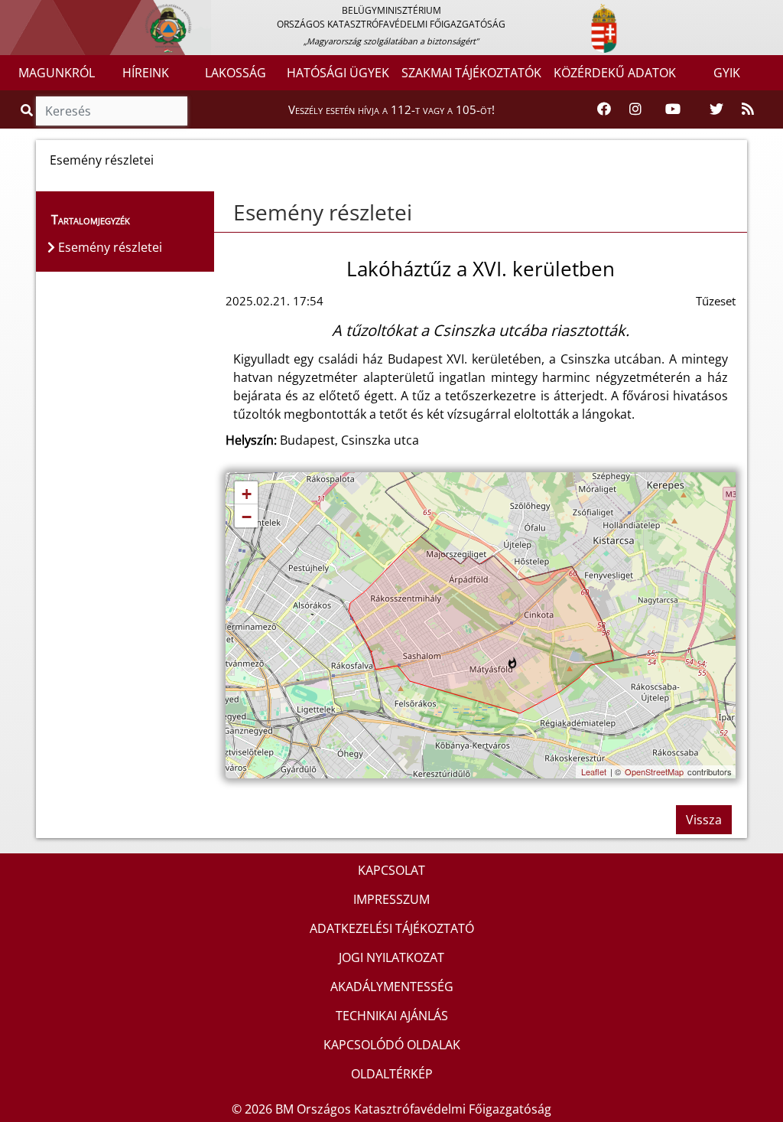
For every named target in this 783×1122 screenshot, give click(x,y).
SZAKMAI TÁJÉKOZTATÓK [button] (471, 72)
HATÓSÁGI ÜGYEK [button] (338, 72)
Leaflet (593, 771)
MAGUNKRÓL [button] (56, 72)
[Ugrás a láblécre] (45, 13)
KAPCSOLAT (391, 870)
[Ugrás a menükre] (11, 13)
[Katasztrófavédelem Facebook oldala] (604, 109)
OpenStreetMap (654, 771)
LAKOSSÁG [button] (235, 72)
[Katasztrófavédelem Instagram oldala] (635, 109)
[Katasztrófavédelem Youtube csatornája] (673, 109)
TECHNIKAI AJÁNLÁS (392, 1015)
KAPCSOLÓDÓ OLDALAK (391, 1044)
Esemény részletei (322, 212)
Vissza (704, 819)
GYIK (726, 72)
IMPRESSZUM (391, 899)
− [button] (247, 517)
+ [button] (247, 494)
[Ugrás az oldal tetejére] (225, 212)
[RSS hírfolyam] (747, 109)
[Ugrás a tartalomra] (28, 13)
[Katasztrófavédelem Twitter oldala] (716, 109)
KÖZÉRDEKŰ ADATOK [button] (615, 72)
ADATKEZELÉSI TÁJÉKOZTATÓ (392, 928)
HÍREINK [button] (145, 72)
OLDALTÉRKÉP (392, 1073)
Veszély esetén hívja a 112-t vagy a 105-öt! (391, 109)
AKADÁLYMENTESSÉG (391, 986)
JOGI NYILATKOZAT (391, 957)
